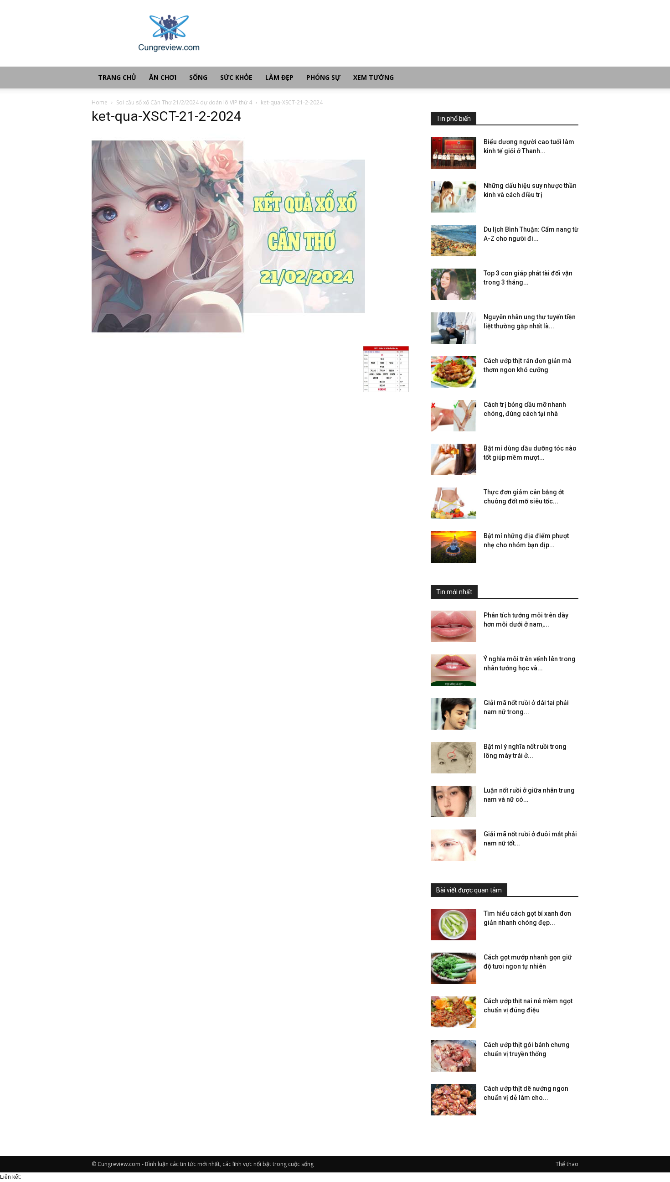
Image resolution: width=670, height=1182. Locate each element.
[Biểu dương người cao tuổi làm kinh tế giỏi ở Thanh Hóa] (453, 153)
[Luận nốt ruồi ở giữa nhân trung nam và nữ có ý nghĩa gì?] (453, 801)
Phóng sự (323, 77)
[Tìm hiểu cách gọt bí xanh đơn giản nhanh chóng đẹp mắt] (453, 924)
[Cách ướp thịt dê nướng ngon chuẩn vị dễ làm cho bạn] (453, 1099)
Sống (198, 77)
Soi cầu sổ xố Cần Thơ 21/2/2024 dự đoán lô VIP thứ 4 (184, 102)
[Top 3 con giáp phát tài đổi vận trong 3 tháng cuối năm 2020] (453, 284)
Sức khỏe (236, 77)
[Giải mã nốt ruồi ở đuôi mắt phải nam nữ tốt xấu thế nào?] (453, 845)
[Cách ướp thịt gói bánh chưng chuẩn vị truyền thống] (453, 1056)
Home (100, 102)
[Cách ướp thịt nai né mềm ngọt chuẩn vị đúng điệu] (453, 1012)
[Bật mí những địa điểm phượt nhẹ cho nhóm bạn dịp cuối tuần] (453, 547)
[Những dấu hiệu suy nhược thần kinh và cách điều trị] (453, 197)
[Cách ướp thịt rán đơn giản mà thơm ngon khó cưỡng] (453, 372)
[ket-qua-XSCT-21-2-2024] (228, 336)
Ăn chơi (162, 77)
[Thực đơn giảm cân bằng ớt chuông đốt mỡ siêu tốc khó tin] (453, 503)
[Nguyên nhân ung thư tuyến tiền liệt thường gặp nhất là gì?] (453, 328)
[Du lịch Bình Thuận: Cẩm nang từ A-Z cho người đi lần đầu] (453, 240)
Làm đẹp (279, 77)
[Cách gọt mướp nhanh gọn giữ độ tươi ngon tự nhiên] (453, 968)
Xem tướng (373, 77)
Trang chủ (117, 77)
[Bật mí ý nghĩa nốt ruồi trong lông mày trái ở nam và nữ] (453, 757)
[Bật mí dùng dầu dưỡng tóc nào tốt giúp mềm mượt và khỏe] (453, 459)
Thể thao (567, 1164)
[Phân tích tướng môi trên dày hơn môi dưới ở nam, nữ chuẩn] (453, 626)
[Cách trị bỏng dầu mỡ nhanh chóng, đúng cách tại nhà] (453, 415)
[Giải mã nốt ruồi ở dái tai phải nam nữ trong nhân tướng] (453, 714)
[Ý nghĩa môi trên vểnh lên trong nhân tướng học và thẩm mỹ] (453, 670)
